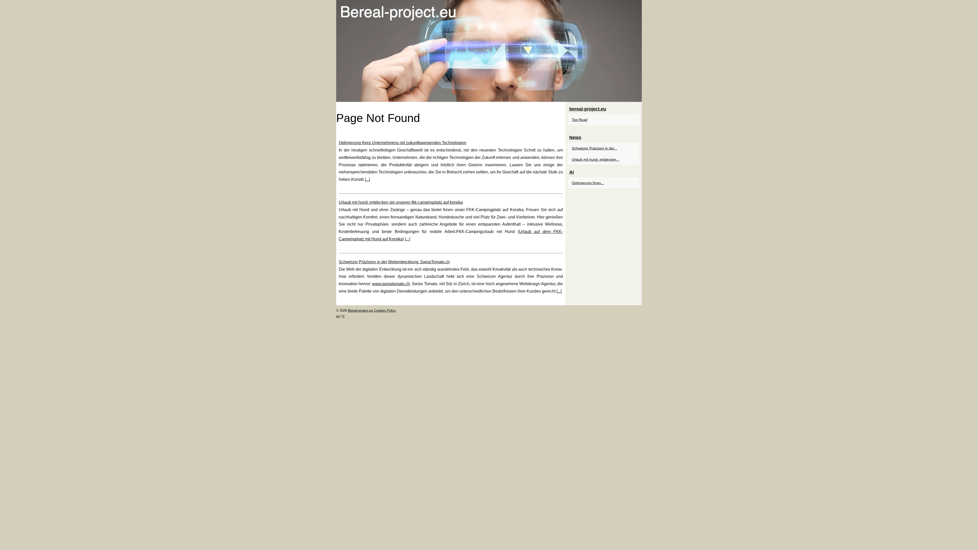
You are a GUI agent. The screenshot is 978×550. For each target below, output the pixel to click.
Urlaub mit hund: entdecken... (595, 159)
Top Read (579, 120)
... (367, 179)
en (338, 316)
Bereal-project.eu (360, 310)
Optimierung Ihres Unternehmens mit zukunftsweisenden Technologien (402, 143)
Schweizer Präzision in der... (594, 148)
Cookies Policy (385, 310)
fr (344, 316)
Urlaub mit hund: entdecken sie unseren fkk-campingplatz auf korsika (401, 202)
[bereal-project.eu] (489, 51)
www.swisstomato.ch (391, 284)
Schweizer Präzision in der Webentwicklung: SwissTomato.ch (394, 262)
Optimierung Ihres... (588, 183)
